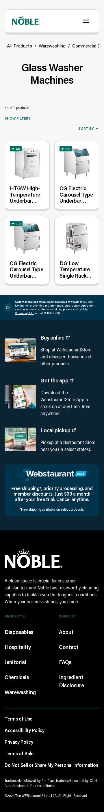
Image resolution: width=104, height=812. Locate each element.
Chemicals (17, 677)
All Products (19, 46)
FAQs (65, 662)
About (66, 631)
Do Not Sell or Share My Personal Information (51, 765)
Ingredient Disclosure (71, 681)
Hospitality (18, 647)
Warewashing (52, 46)
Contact (68, 647)
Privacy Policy (19, 742)
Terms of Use (18, 719)
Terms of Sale (19, 753)
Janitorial (15, 662)
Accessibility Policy (24, 730)
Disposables (19, 631)
